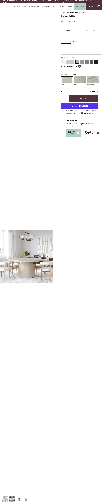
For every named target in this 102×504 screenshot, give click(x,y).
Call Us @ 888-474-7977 (90, 133)
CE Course (70, 6)
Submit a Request (71, 133)
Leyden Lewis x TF (46, 6)
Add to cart (83, 98)
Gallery (55, 6)
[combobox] (91, 6)
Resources (62, 6)
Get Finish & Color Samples (69, 66)
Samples (24, 6)
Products (8, 6)
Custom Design (16, 6)
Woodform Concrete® (34, 6)
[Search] (91, 6)
